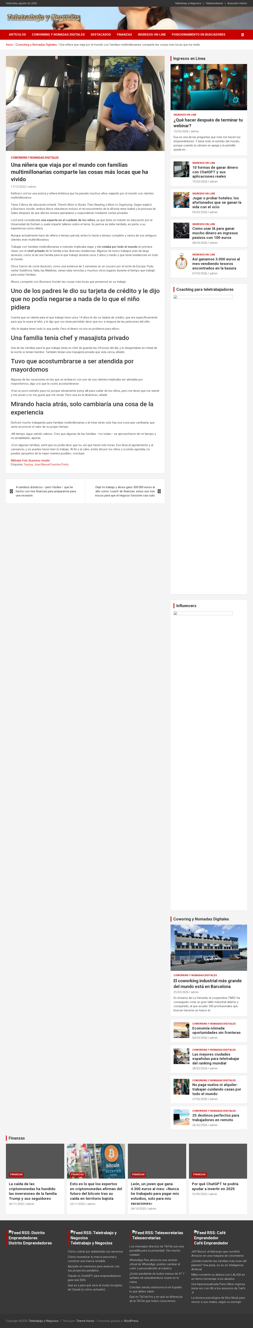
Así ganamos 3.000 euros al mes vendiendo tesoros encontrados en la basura (216, 263)
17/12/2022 (18, 186)
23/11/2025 (77, 1204)
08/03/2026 (199, 242)
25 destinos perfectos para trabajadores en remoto (215, 1117)
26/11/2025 (16, 1204)
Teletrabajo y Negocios (188, 3)
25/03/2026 (181, 992)
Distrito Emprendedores (30, 1243)
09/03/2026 (199, 212)
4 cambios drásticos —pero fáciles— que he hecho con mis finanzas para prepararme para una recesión (46, 491)
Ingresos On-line (152, 34)
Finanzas (124, 34)
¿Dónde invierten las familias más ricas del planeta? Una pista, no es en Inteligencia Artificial (218, 1265)
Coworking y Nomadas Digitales (58, 34)
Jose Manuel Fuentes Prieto (51, 464)
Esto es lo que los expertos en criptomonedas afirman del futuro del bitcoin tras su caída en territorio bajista (96, 1191)
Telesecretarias (214, 3)
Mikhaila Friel (19, 460)
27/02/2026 (199, 1099)
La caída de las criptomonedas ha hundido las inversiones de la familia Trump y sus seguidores (33, 1191)
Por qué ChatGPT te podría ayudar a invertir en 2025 (215, 1186)
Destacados (101, 34)
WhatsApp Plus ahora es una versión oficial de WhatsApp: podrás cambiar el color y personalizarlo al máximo (154, 1264)
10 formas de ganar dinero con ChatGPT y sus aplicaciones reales (215, 172)
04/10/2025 (138, 1208)
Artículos (17, 34)
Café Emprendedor (211, 1243)
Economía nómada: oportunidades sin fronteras (216, 1030)
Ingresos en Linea (189, 58)
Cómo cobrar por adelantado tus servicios (95, 1251)
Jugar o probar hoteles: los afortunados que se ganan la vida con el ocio (216, 202)
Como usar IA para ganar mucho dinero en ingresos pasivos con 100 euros (215, 233)
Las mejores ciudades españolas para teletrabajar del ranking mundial (215, 1059)
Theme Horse (85, 1321)
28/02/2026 (199, 1068)
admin (32, 186)
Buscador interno (237, 3)
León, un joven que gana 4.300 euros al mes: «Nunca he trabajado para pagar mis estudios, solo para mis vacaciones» (155, 1194)
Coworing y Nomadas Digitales (201, 919)
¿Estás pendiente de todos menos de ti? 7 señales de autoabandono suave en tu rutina (156, 1278)
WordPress (131, 1321)
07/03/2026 (199, 273)
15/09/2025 (199, 1194)
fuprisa (28, 464)
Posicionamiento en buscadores (198, 34)
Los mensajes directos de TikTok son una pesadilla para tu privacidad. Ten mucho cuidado (156, 1250)
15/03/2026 (181, 131)
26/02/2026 (199, 1125)
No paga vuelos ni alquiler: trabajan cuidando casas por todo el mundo (216, 1089)
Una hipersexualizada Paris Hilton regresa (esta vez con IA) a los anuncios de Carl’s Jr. (218, 1288)
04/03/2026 (199, 1037)
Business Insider (39, 460)
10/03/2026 (199, 181)
